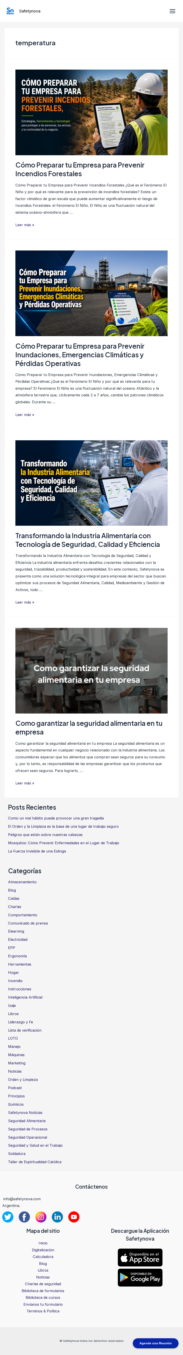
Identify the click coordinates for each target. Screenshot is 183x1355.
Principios (16, 1096)
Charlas (14, 906)
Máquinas (16, 1055)
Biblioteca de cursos (43, 1297)
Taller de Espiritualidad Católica (34, 1162)
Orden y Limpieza (23, 1079)
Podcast (15, 1088)
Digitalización (43, 1250)
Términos (34, 1311)
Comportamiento (22, 915)
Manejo (14, 1046)
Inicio (43, 1243)
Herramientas (19, 964)
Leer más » (24, 225)
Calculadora (43, 1256)
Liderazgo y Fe (20, 1022)
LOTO (13, 1038)
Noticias (15, 1071)
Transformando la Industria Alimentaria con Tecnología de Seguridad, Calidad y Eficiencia (87, 539)
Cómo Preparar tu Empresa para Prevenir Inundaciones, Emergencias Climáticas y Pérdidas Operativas (79, 355)
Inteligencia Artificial (25, 997)
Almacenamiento (22, 882)
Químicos (16, 1104)
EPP (11, 947)
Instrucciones (19, 989)
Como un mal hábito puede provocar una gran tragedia (56, 818)
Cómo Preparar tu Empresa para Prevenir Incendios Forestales (79, 169)
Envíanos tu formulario (43, 1304)
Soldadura (16, 1153)
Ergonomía (17, 956)
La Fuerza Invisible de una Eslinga (37, 851)
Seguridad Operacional (27, 1137)
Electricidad (17, 939)
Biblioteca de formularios (43, 1291)
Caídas (13, 898)
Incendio (15, 980)
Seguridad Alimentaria (27, 1121)
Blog (12, 890)
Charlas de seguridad (43, 1284)
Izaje (12, 1005)
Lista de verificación (25, 1030)
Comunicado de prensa (28, 923)
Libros (13, 1014)
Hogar (13, 972)
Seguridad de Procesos (28, 1129)
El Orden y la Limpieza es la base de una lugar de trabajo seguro (63, 826)
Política (53, 1311)
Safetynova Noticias (25, 1112)
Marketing (16, 1063)
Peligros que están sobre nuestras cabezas (45, 834)
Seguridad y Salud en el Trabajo (35, 1145)
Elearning (16, 931)
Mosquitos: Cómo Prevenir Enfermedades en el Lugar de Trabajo (63, 843)
